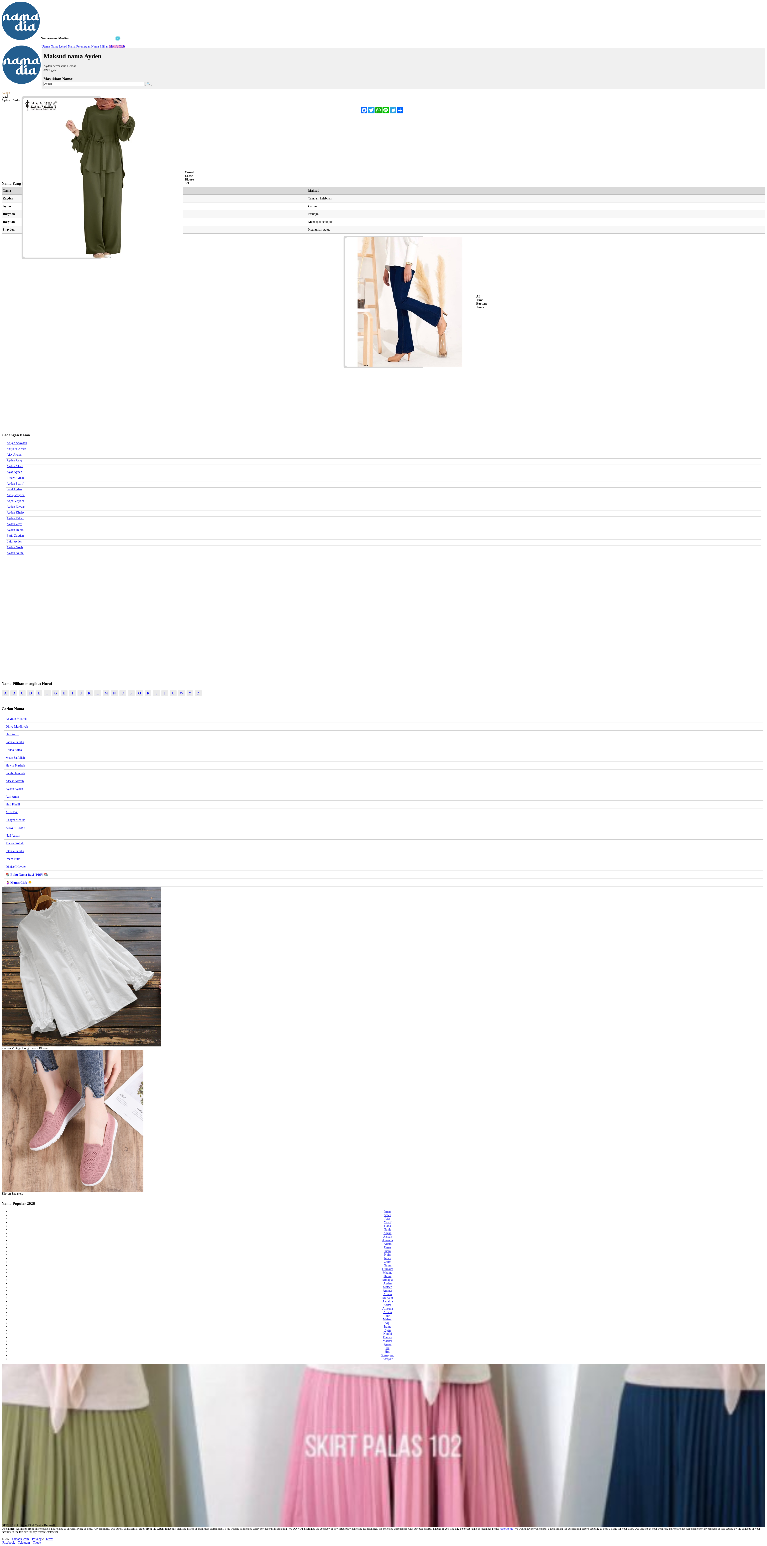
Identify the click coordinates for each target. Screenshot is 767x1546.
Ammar (387, 1290)
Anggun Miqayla (16, 718)
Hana (387, 1226)
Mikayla (387, 1279)
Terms (49, 1539)
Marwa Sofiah (15, 843)
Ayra (387, 1330)
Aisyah (387, 1236)
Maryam (387, 1297)
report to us (506, 1528)
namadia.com (20, 1539)
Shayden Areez (16, 448)
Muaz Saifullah (15, 757)
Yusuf (387, 1222)
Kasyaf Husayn (15, 827)
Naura (387, 1265)
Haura (387, 1276)
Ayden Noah (15, 547)
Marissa (387, 1341)
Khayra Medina (15, 820)
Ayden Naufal (15, 553)
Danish (387, 1337)
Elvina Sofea (14, 750)
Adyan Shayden (17, 443)
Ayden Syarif (15, 483)
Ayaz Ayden (14, 472)
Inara (387, 1251)
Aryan (387, 1233)
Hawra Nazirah (15, 765)
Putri (387, 1315)
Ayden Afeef (15, 466)
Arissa (387, 1305)
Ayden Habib (15, 530)
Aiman (387, 1294)
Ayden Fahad (15, 518)
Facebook (8, 1542)
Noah (387, 1258)
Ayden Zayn (14, 524)
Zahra (387, 1261)
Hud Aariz (12, 734)
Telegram (24, 1542)
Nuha (387, 1254)
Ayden (387, 1283)
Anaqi (387, 1344)
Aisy (387, 1218)
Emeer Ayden (15, 477)
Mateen (387, 1287)
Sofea (387, 1215)
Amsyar (387, 1359)
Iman (387, 1211)
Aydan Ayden (14, 788)
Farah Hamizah (15, 773)
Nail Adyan (13, 835)
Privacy (37, 1539)
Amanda (387, 1240)
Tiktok (37, 1542)
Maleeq (387, 1319)
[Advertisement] (61, 66)
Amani (387, 1312)
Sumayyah (387, 1355)
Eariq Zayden (15, 535)
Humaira (387, 1269)
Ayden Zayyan (16, 506)
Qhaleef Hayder (16, 866)
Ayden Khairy (16, 512)
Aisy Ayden (14, 454)
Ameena (387, 1308)
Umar (387, 1247)
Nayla (387, 1229)
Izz (387, 1348)
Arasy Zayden (16, 495)
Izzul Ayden (14, 489)
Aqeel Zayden (16, 501)
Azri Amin (12, 796)
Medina (387, 1272)
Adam (387, 1244)
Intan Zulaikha (15, 851)
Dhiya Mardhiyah (17, 726)
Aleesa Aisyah (15, 781)
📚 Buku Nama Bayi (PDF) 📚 (27, 874)
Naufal (387, 1333)
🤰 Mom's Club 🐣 (19, 882)
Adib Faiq (12, 812)
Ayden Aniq (14, 460)
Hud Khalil (13, 804)
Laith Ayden (14, 541)
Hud (387, 1351)
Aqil (387, 1323)
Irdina (387, 1326)
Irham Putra (13, 859)
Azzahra (387, 1301)
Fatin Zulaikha (15, 742)
